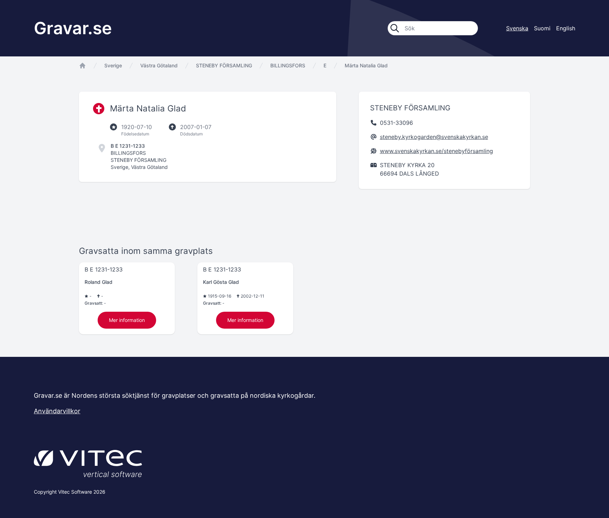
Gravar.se (73, 28)
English (565, 28)
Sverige (113, 65)
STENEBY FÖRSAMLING (224, 65)
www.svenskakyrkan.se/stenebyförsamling (436, 150)
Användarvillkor (57, 411)
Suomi (542, 28)
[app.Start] (82, 65)
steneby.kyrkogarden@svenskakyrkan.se (434, 136)
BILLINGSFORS (287, 65)
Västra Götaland (159, 65)
